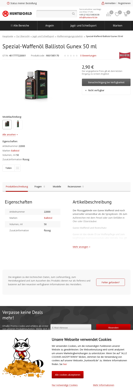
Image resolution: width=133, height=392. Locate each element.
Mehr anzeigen (80, 246)
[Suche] (56, 13)
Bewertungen (88, 55)
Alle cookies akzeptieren (67, 374)
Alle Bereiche (21, 25)
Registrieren (124, 3)
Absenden (113, 327)
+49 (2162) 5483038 (89, 14)
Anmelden (110, 3)
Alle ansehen (9, 134)
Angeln (49, 25)
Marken (117, 25)
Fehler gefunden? (111, 282)
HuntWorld (17, 13)
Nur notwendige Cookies (65, 385)
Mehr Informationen (103, 385)
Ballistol (15, 150)
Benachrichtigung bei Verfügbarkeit (106, 82)
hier (65, 364)
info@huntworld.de (88, 17)
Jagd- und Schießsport (83, 25)
